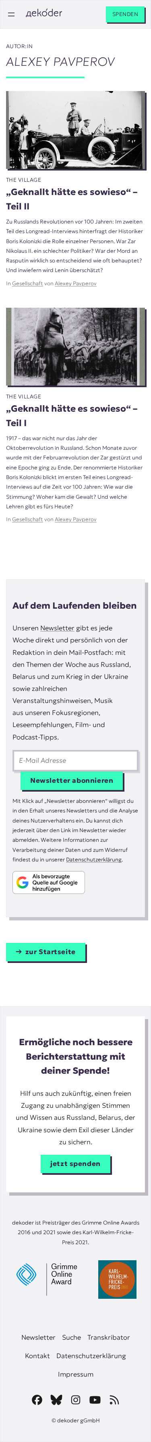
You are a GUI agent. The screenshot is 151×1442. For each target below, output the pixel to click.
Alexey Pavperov (76, 283)
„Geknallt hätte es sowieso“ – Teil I (71, 416)
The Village (23, 180)
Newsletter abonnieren (71, 780)
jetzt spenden (75, 1164)
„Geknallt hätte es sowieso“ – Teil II (71, 199)
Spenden (125, 14)
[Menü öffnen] (11, 14)
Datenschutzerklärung (94, 859)
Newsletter (57, 628)
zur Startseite (50, 952)
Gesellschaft (27, 283)
